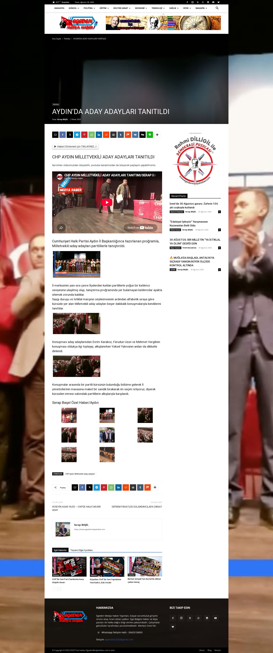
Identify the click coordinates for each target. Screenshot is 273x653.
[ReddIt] (106, 135)
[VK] (135, 135)
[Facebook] (187, 2)
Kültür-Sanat (120, 8)
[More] (157, 135)
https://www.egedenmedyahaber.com (89, 529)
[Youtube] (213, 2)
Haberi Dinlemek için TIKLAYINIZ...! (76, 146)
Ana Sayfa (56, 38)
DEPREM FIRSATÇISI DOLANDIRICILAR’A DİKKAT (137, 506)
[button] (217, 8)
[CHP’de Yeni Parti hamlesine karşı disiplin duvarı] (69, 567)
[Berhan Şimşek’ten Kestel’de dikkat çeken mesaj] (145, 566)
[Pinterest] (84, 135)
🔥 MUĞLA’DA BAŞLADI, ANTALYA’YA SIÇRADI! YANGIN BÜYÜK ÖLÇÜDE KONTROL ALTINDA (192, 261)
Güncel (73, 8)
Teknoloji (157, 8)
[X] (197, 2)
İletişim (218, 650)
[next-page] (59, 589)
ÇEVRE (173, 269)
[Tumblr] (121, 135)
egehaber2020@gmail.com (119, 639)
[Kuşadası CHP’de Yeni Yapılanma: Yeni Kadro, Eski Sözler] (107, 567)
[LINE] (150, 135)
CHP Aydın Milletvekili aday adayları (80, 474)
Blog (210, 650)
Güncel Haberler (177, 212)
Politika (88, 8)
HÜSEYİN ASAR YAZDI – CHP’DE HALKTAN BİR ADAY (76, 508)
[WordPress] (208, 2)
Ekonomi (140, 8)
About (202, 650)
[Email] (55, 135)
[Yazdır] (113, 135)
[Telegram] (77, 135)
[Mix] (128, 135)
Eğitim (103, 8)
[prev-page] (54, 589)
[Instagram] (192, 2)
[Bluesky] (218, 2)
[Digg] (142, 135)
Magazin (200, 8)
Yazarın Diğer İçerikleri (81, 550)
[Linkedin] (99, 135)
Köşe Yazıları (175, 248)
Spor (185, 8)
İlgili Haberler (60, 550)
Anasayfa (59, 8)
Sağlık (172, 8)
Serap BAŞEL (62, 119)
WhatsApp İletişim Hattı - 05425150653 (122, 632)
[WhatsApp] (202, 2)
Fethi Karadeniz (189, 247)
